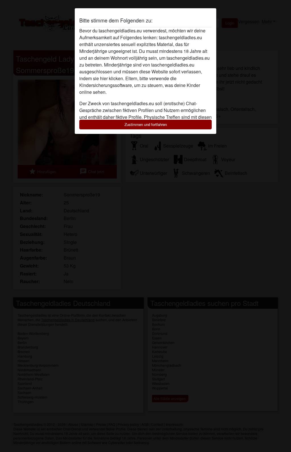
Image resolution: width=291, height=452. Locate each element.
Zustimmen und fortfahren (145, 124)
